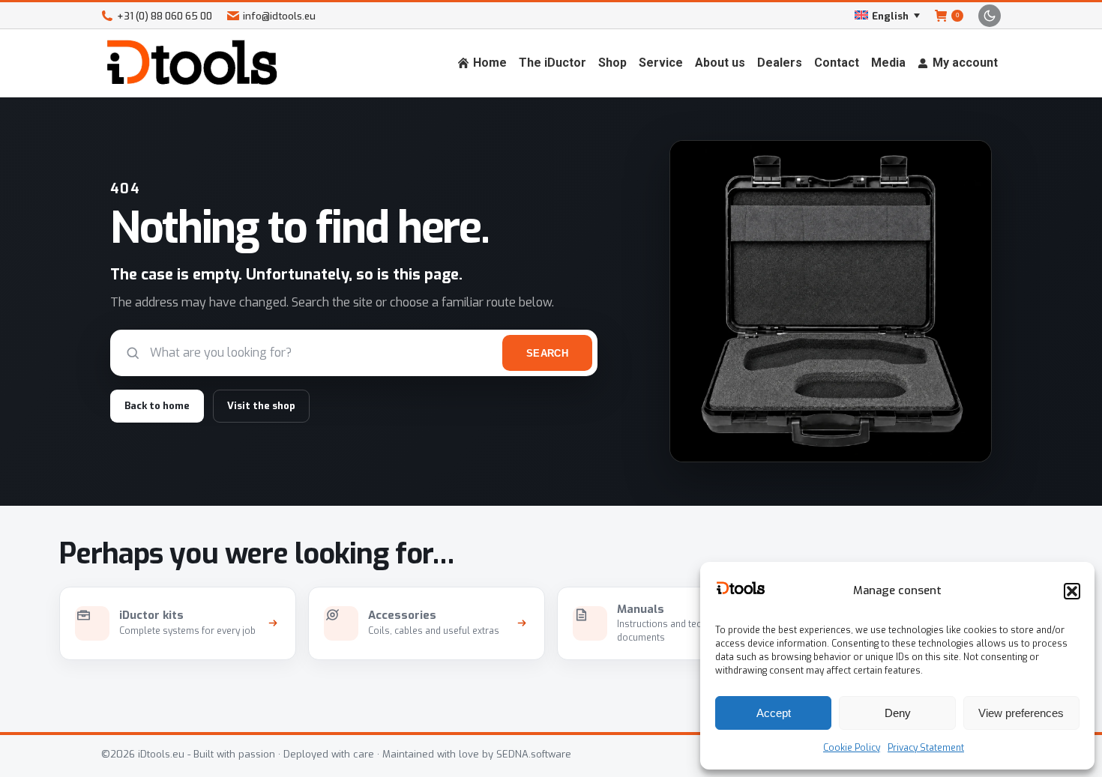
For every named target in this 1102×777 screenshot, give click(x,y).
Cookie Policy (851, 748)
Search (547, 353)
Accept (773, 713)
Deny (898, 713)
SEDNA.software (533, 754)
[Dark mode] (989, 15)
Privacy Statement (926, 748)
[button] (1072, 591)
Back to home (157, 405)
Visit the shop (261, 405)
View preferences (1021, 713)
